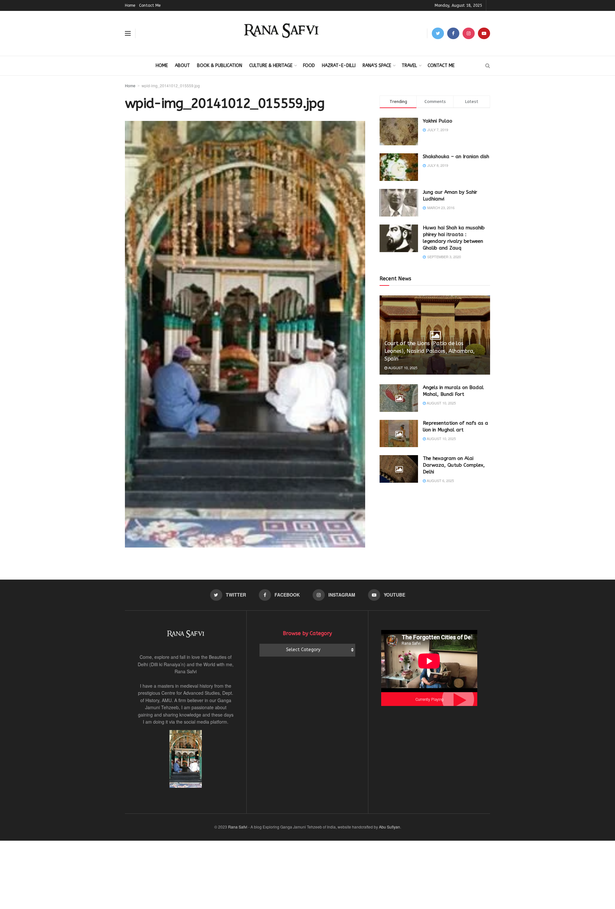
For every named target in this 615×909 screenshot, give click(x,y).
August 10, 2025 (402, 367)
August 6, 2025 (440, 480)
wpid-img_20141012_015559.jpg (171, 85)
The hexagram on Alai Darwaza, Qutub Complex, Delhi (454, 465)
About (182, 65)
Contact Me (149, 5)
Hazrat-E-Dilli (339, 65)
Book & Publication (219, 65)
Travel (409, 65)
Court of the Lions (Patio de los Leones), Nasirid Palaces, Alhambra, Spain (429, 351)
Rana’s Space (377, 65)
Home (130, 5)
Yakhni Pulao (437, 121)
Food (309, 65)
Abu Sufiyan (389, 826)
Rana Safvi (237, 826)
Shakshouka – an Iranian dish (456, 156)
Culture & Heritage (270, 65)
